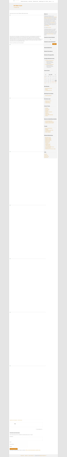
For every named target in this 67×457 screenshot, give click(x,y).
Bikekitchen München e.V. (43, 455)
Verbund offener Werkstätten (49, 114)
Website (11, 446)
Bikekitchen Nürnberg (48, 139)
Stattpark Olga (47, 113)
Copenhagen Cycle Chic (48, 90)
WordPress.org (46, 157)
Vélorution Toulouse (48, 147)
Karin (15, 423)
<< (45, 74)
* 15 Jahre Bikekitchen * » (39, 429)
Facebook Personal (47, 102)
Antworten (49, 27)
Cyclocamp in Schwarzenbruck (49, 60)
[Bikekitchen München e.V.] (16, 1)
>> (55, 74)
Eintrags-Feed (46, 155)
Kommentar (11, 436)
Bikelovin (46, 89)
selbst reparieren (52, 22)
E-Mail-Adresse (12, 444)
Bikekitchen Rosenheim (48, 140)
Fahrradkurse (47, 25)
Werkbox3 (46, 115)
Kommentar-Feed (46, 156)
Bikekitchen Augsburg (48, 138)
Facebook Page (47, 101)
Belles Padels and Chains (48, 88)
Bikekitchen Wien (47, 141)
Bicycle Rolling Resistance (48, 128)
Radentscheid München (48, 95)
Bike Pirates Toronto (48, 137)
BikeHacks (46, 129)
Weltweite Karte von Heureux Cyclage (50, 148)
